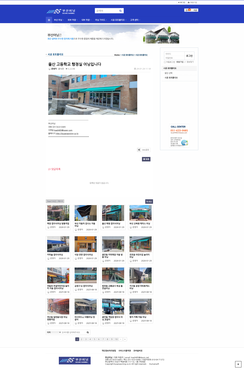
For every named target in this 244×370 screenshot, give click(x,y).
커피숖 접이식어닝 (55, 254)
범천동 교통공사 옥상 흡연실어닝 (112, 287)
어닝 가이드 (100, 20)
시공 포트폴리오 (118, 20)
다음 (121, 339)
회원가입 (193, 2)
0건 (62, 69)
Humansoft (154, 364)
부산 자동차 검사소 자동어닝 (85, 224)
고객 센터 (134, 20)
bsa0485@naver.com (63, 130)
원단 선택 (168, 73)
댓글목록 (55, 169)
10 (116, 339)
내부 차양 (85, 20)
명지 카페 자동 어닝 (137, 317)
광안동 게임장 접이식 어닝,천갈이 (112, 318)
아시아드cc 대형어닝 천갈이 (85, 318)
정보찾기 (190, 62)
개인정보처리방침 (109, 351)
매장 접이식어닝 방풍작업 (58, 223)
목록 (147, 159)
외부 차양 (72, 20)
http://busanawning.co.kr (67, 133)
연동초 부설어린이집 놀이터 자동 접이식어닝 (58, 287)
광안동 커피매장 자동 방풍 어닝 (112, 255)
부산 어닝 (58, 20)
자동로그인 (170, 62)
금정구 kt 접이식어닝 (84, 286)
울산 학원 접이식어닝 (111, 223)
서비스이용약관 (124, 351)
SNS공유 (145, 150)
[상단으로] (238, 364)
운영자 (54, 69)
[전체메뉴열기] (49, 20)
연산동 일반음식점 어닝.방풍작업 (57, 318)
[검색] (120, 10)
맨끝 (125, 339)
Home (117, 55)
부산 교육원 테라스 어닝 (139, 223)
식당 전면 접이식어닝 (84, 254)
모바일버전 (137, 351)
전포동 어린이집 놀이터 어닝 (139, 255)
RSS (150, 201)
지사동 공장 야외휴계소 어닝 (139, 287)
